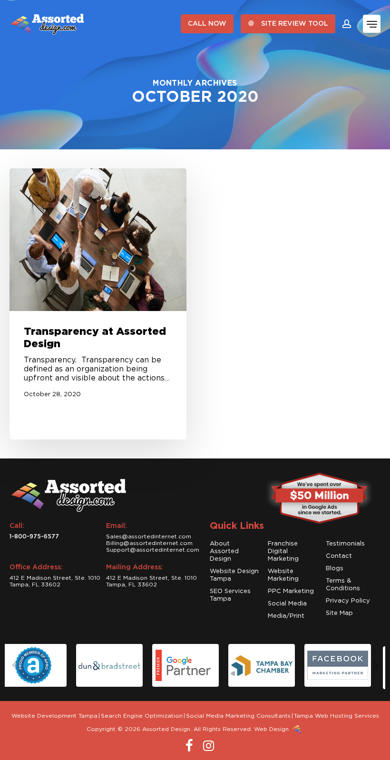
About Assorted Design (224, 551)
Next (375, 665)
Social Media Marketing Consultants (238, 716)
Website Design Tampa (234, 575)
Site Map (339, 613)
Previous (14, 665)
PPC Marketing (291, 591)
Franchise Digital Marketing (283, 551)
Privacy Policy (348, 601)
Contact (339, 556)
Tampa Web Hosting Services (336, 716)
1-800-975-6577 (34, 536)
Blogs (334, 568)
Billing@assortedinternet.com (149, 543)
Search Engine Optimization (142, 716)
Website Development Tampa (54, 716)
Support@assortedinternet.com (152, 550)
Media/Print (286, 616)
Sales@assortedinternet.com (148, 536)
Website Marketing (283, 575)
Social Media (287, 604)
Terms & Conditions (343, 585)
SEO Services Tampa (230, 595)
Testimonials (345, 544)
